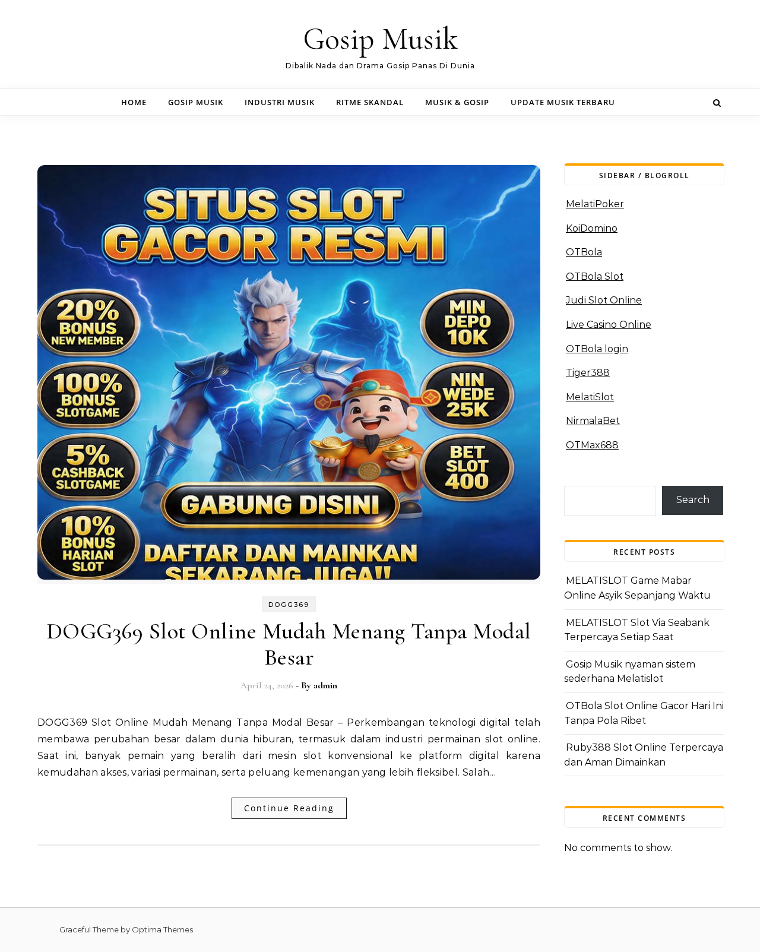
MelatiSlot (590, 397)
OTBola (584, 252)
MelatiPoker (595, 204)
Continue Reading (289, 808)
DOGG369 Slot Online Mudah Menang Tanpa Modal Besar (289, 644)
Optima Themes (162, 929)
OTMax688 (592, 445)
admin (325, 685)
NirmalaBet (593, 420)
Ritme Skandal (370, 102)
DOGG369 (288, 604)
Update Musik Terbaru (563, 102)
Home (134, 102)
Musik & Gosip (457, 102)
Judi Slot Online (604, 300)
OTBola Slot (594, 276)
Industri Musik (280, 102)
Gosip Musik (380, 39)
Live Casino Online (608, 324)
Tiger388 (588, 372)
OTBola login (597, 349)
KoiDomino (592, 228)
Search (693, 499)
